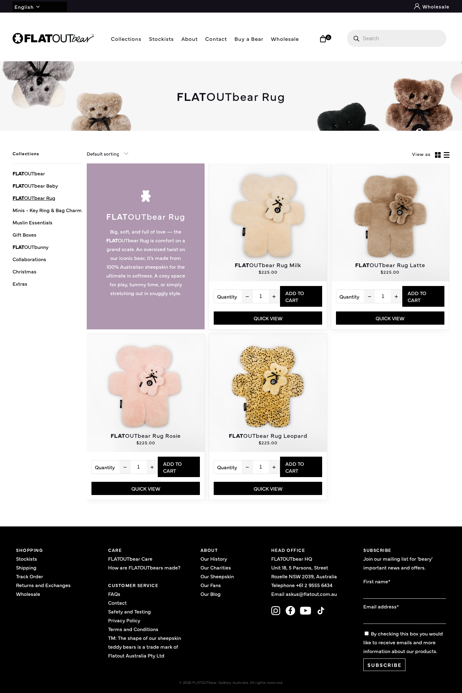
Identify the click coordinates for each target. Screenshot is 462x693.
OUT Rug (34, 197)
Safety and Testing (129, 611)
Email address (381, 606)
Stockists (161, 38)
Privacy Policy (124, 620)
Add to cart (294, 296)
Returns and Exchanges (43, 584)
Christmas (24, 271)
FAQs (114, 593)
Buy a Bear (248, 38)
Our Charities (216, 567)
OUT (29, 173)
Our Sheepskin (217, 576)
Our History (214, 558)
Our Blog (211, 593)
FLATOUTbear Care (130, 558)
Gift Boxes (24, 234)
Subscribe (384, 664)
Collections (126, 38)
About (189, 38)
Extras (20, 283)
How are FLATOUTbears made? (144, 567)
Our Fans (211, 584)
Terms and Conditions (133, 628)
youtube (305, 610)
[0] (323, 39)
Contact (216, 38)
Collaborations (29, 259)
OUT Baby (35, 185)
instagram (276, 610)
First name (376, 581)
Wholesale (435, 6)
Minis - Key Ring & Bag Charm (47, 209)
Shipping (26, 567)
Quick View (268, 318)
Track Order (29, 576)
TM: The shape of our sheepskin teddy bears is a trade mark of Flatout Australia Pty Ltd (144, 646)
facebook (290, 610)
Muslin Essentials (32, 222)
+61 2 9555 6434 (314, 584)
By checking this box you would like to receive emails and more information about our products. (403, 642)
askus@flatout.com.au (311, 593)
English (24, 6)
